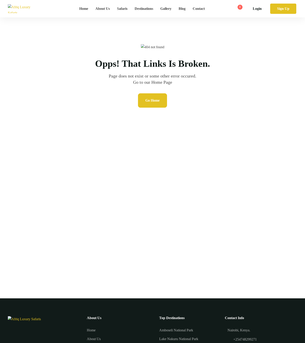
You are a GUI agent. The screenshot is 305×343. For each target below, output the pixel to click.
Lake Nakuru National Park (178, 339)
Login (257, 8)
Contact (199, 8)
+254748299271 (245, 339)
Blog (182, 8)
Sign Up (283, 8)
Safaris (122, 8)
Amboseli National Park (176, 330)
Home (83, 8)
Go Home (152, 100)
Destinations (144, 8)
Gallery (165, 8)
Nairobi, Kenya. (239, 330)
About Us (102, 8)
